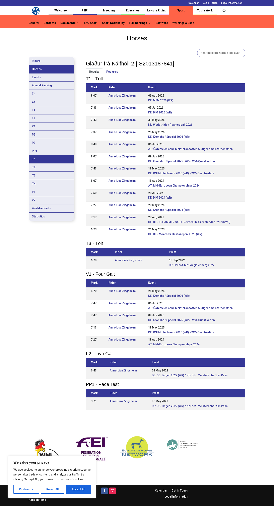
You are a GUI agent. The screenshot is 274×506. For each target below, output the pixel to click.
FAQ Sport (90, 22)
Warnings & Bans (183, 22)
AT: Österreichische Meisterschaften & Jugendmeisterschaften (190, 149)
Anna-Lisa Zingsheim (122, 95)
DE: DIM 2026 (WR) (160, 112)
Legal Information (231, 3)
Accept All (78, 489)
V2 (33, 200)
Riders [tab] (36, 60)
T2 (34, 167)
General (34, 22)
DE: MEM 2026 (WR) (160, 100)
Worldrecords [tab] (41, 208)
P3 (33, 142)
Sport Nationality (113, 22)
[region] (52, 477)
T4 (34, 183)
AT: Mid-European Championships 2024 (174, 185)
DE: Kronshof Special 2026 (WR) (169, 136)
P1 (33, 126)
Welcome (60, 10)
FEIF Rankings (138, 22)
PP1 (34, 151)
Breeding (108, 10)
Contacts (50, 22)
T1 (34, 159)
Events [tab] (36, 77)
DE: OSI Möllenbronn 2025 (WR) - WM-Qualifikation (181, 173)
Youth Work (205, 10)
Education (133, 10)
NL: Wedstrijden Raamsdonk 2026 (170, 124)
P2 (33, 134)
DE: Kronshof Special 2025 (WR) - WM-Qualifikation (181, 161)
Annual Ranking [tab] (42, 85)
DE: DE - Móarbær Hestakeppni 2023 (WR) (175, 234)
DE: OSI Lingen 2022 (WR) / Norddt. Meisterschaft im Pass (190, 375)
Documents (68, 22)
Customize (26, 489)
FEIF (84, 10)
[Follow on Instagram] (112, 491)
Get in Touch (209, 3)
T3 (34, 175)
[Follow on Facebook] (104, 491)
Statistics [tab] (38, 216)
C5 (33, 101)
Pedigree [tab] (112, 71)
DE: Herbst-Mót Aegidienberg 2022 (191, 265)
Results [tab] (94, 71)
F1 (33, 110)
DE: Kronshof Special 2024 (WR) (169, 209)
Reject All (52, 489)
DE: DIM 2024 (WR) (160, 197)
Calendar (193, 3)
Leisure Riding (156, 10)
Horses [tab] (37, 69)
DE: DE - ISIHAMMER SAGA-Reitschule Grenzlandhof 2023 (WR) (189, 222)
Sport (181, 10)
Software (161, 22)
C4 (33, 93)
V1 (33, 192)
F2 (33, 118)
